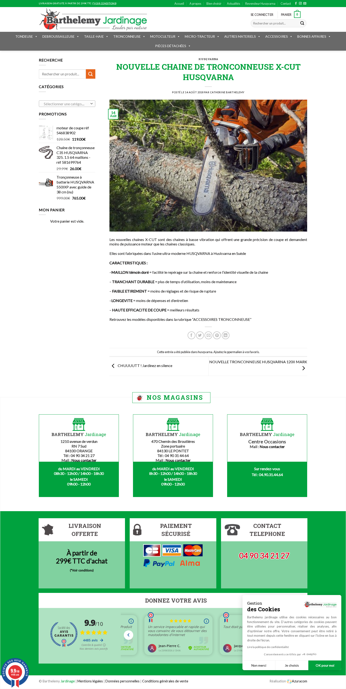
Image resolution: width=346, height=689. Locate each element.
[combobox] (67, 103)
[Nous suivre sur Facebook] (295, 3)
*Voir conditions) (82, 570)
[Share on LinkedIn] (225, 335)
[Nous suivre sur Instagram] (300, 3)
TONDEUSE (24, 36)
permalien (235, 352)
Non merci (258, 665)
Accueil (179, 3)
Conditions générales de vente (165, 681)
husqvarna (208, 59)
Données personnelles (122, 681)
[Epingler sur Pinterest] (217, 335)
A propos (195, 3)
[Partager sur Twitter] (200, 335)
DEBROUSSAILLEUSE (58, 36)
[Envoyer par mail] (208, 335)
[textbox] (66, 104)
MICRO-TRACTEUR (200, 36)
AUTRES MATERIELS (240, 36)
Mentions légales (90, 681)
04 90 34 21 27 (264, 555)
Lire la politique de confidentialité (268, 647)
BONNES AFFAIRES (311, 36)
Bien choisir (213, 3)
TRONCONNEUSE (127, 36)
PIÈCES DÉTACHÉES (170, 46)
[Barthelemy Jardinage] (93, 19)
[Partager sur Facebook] (191, 335)
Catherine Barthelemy (227, 92)
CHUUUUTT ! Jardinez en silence (144, 365)
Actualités (233, 3)
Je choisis (292, 665)
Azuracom (299, 681)
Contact (286, 3)
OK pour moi (325, 665)
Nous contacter (84, 460)
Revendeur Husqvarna (260, 3)
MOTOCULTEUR (162, 36)
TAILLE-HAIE (94, 36)
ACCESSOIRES (276, 36)
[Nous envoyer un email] (304, 3)
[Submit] (302, 23)
